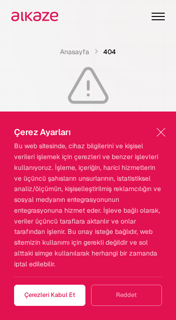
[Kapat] (161, 132)
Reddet (126, 295)
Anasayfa (74, 52)
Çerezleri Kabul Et (49, 295)
